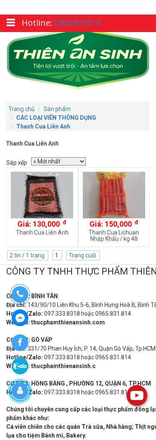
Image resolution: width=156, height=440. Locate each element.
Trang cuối (83, 255)
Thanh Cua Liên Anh (43, 126)
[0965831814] (19, 294)
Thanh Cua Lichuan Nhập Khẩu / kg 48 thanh (114, 238)
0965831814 (77, 22)
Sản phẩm (57, 109)
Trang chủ (21, 109)
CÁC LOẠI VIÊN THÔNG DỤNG (56, 117)
